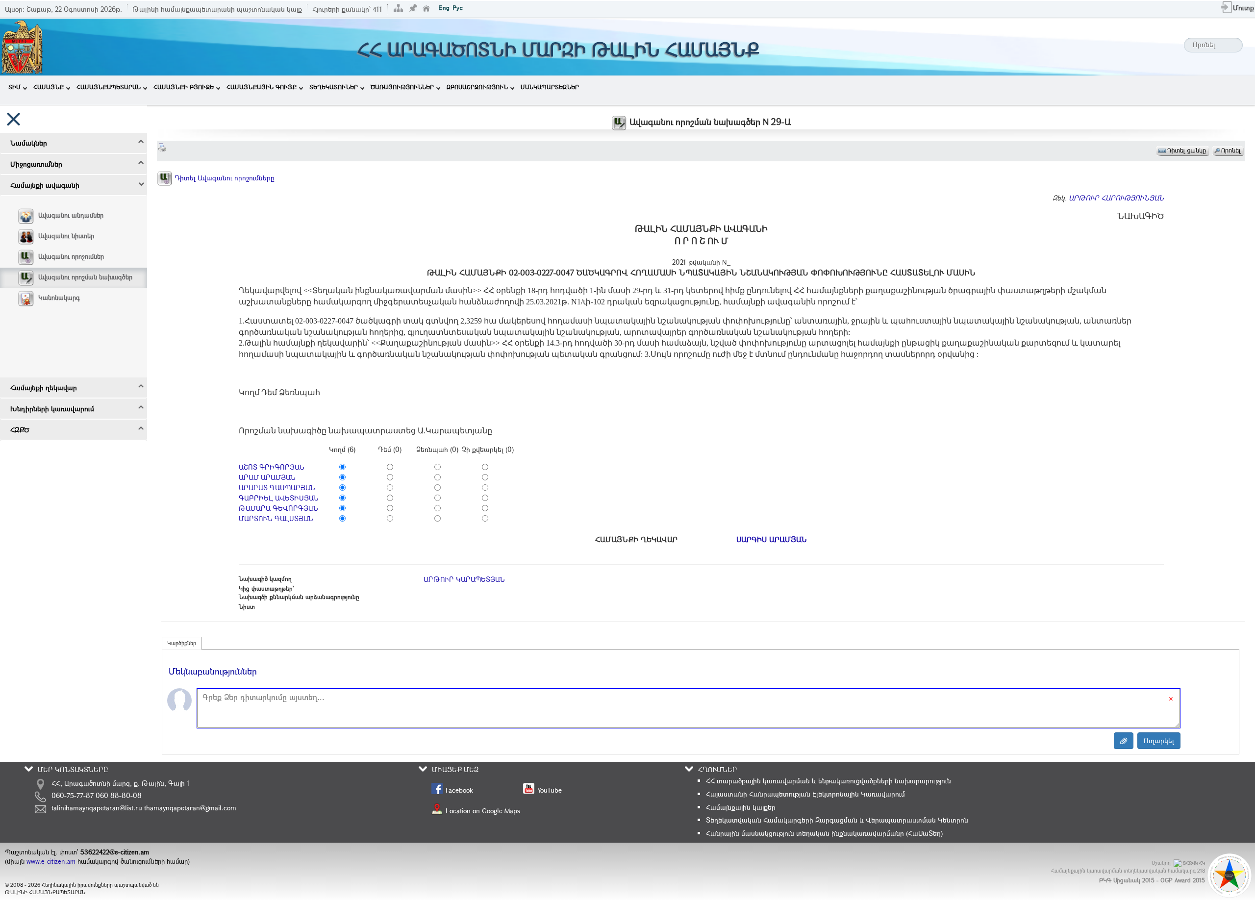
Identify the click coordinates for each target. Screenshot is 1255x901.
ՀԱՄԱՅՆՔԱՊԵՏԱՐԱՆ (108, 87)
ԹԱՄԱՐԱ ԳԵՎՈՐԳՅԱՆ (278, 508)
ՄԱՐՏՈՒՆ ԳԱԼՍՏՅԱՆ (276, 518)
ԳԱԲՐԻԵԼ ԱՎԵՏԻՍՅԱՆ (279, 497)
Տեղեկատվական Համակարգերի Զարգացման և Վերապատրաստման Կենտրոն (837, 820)
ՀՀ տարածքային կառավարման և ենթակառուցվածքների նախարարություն (828, 780)
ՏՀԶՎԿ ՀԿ (1194, 863)
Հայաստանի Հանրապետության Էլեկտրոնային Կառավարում (805, 794)
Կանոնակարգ (59, 297)
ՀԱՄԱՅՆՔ (48, 87)
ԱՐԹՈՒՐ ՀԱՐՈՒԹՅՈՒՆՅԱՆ (1116, 197)
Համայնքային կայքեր (741, 807)
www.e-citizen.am (50, 861)
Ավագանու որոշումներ (71, 256)
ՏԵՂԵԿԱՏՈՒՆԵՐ (333, 87)
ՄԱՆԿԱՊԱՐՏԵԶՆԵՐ (550, 87)
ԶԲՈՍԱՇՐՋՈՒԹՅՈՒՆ (477, 87)
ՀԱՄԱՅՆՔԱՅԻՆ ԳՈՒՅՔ (261, 87)
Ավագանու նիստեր (66, 235)
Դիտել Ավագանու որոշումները (224, 177)
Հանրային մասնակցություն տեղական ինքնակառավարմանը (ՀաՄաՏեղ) (824, 833)
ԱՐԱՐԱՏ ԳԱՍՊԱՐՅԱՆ (277, 487)
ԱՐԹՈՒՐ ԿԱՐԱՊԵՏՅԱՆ (464, 579)
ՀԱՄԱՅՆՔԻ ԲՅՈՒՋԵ (183, 87)
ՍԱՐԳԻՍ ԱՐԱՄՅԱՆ (771, 539)
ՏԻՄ (14, 87)
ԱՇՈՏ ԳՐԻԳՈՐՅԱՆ (271, 467)
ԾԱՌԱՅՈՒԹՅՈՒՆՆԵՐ (402, 87)
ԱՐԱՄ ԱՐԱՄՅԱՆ (267, 477)
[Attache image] (1123, 740)
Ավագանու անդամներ (70, 215)
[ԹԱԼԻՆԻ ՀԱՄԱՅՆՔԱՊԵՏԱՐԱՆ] (22, 45)
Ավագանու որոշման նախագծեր (85, 277)
